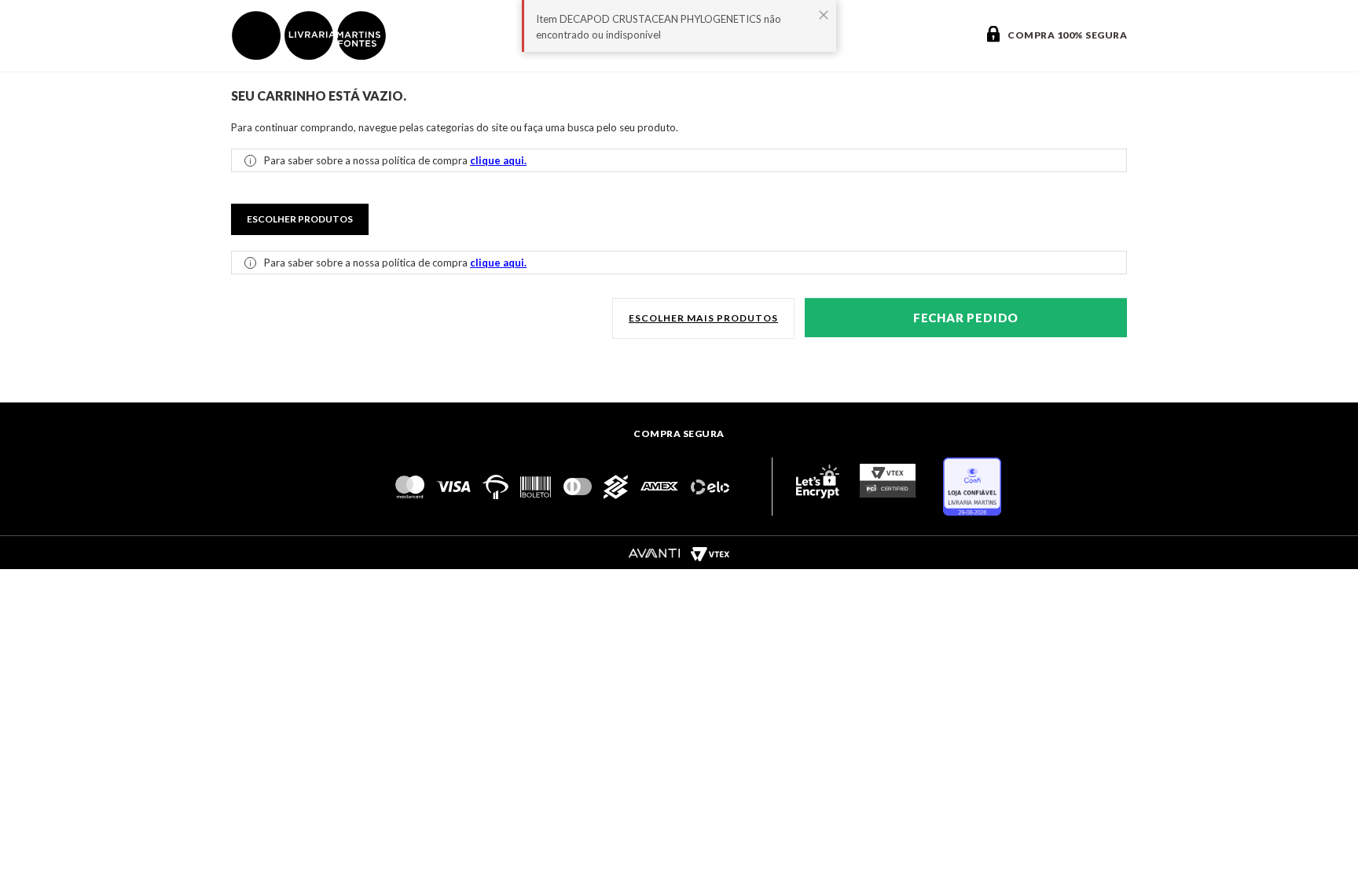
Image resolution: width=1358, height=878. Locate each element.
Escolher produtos (300, 219)
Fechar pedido (965, 317)
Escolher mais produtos (703, 318)
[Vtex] (709, 553)
